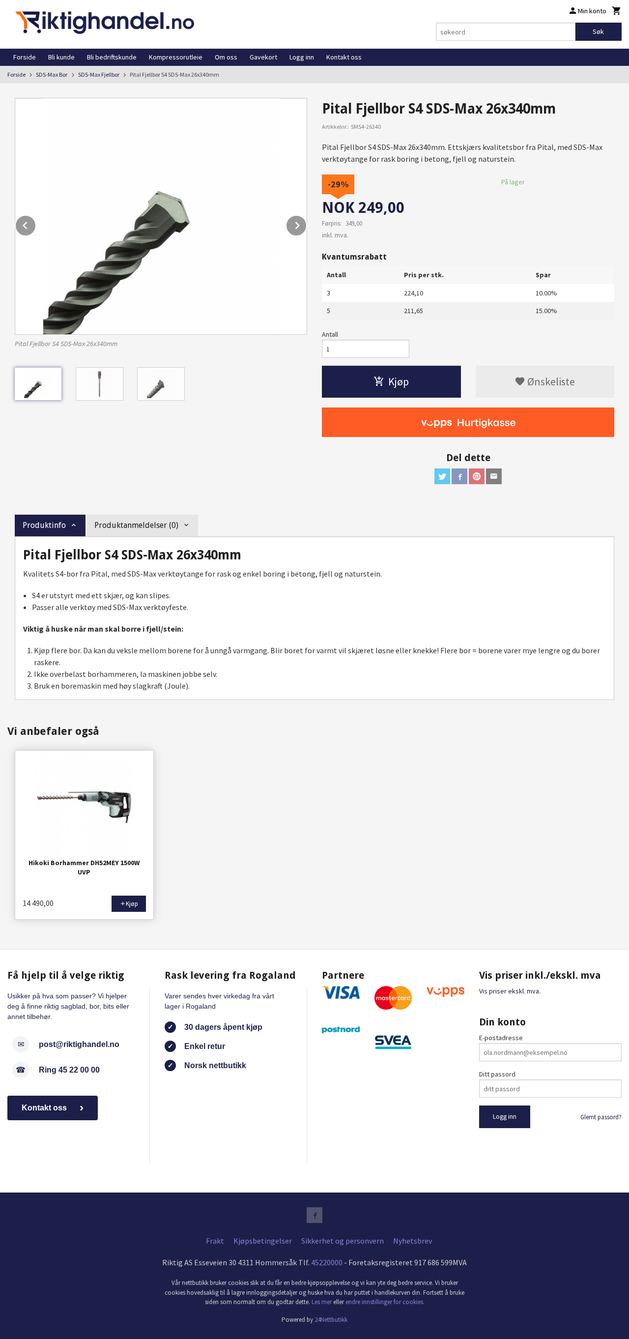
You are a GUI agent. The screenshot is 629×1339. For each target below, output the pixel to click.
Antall (330, 334)
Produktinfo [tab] (44, 525)
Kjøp (398, 381)
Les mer (322, 1302)
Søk (598, 31)
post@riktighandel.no (79, 1044)
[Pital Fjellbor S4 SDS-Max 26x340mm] (161, 216)
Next (306, 224)
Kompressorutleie (175, 57)
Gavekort (263, 57)
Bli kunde (61, 57)
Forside (24, 57)
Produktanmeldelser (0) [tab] (136, 525)
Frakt (215, 1241)
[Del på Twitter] (442, 476)
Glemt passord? (601, 1117)
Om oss (226, 57)
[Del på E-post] (494, 476)
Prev (35, 224)
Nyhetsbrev (412, 1241)
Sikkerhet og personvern (342, 1241)
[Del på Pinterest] (477, 476)
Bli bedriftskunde (112, 57)
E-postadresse (501, 1037)
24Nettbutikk (330, 1319)
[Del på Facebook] (459, 476)
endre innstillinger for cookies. (385, 1302)
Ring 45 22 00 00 (69, 1070)
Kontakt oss (344, 57)
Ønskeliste (550, 381)
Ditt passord (497, 1074)
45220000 (327, 1262)
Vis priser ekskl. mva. (510, 991)
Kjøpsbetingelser (262, 1241)
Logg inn (301, 57)
